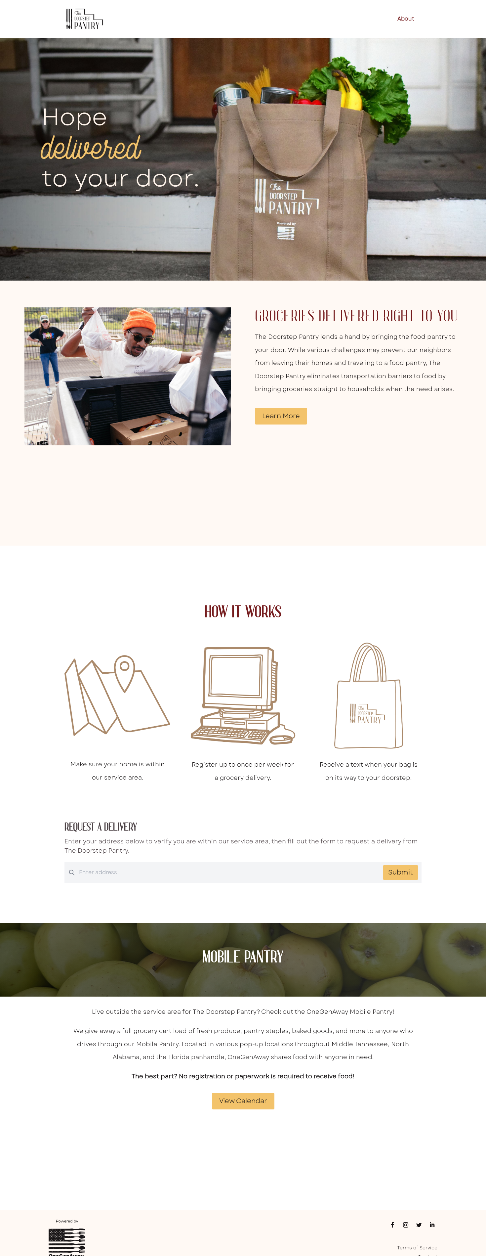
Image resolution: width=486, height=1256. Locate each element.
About (405, 19)
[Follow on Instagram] (405, 1225)
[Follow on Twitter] (419, 1225)
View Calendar (243, 1101)
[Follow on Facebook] (392, 1225)
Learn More (281, 416)
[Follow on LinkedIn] (432, 1225)
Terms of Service (417, 1247)
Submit (400, 872)
